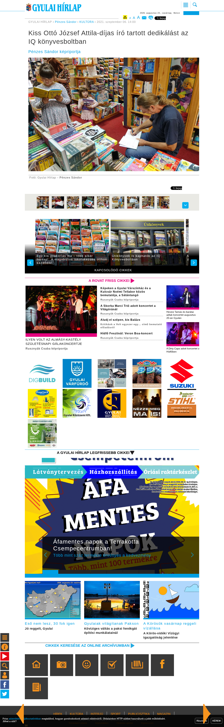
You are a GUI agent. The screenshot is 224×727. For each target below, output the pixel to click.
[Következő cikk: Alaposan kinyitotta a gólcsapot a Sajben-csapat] (20, 714)
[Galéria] (61, 670)
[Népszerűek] (86, 670)
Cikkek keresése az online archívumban (87, 645)
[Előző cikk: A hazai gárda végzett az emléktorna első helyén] (207, 714)
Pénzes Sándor (65, 21)
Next (194, 557)
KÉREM (216, 720)
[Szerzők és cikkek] (36, 693)
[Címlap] (36, 670)
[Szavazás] (111, 670)
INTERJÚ (97, 714)
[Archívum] (137, 670)
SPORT (116, 714)
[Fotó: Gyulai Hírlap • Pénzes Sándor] (42, 208)
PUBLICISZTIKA (139, 714)
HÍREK (57, 714)
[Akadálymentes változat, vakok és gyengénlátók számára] (125, 17)
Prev (47, 557)
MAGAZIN (163, 714)
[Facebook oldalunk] (162, 670)
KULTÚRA (86, 21)
